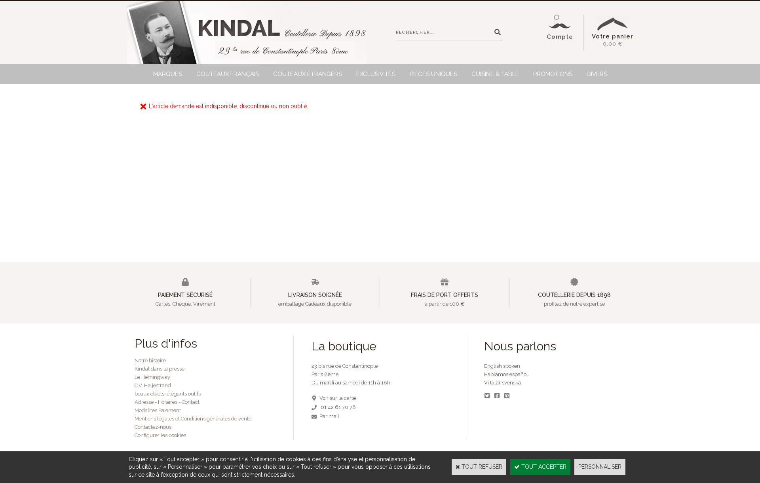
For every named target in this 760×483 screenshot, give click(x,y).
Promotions (552, 74)
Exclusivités (375, 74)
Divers (597, 74)
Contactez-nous (153, 427)
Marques (167, 74)
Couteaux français (227, 74)
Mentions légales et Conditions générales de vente (193, 419)
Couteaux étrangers (307, 74)
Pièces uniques (433, 74)
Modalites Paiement (158, 410)
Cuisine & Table (495, 74)
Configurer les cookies (160, 435)
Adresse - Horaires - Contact (167, 402)
